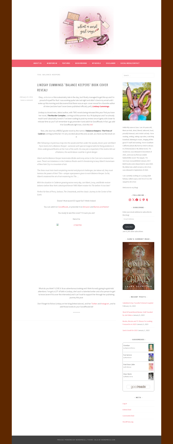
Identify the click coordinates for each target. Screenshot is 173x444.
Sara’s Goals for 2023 (130, 330)
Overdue (126, 345)
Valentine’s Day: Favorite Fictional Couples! (138, 303)
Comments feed (128, 416)
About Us (37, 63)
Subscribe (128, 227)
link (91, 124)
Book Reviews (81, 63)
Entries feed (127, 409)
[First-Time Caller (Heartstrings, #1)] (151, 370)
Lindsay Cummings (100, 106)
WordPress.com (108, 440)
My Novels (96, 63)
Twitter (94, 303)
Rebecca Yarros (129, 376)
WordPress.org (128, 422)
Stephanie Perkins (130, 348)
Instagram (105, 303)
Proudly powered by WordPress (71, 440)
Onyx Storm (127, 374)
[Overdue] (151, 350)
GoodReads (63, 207)
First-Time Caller (129, 364)
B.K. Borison (128, 367)
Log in (125, 403)
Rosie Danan (128, 357)
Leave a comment (27, 100)
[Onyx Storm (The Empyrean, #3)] (151, 380)
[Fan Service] (151, 360)
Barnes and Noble (101, 207)
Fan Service (127, 355)
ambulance (48, 97)
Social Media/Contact (130, 63)
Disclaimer (110, 63)
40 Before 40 (52, 63)
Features (66, 63)
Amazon (86, 207)
